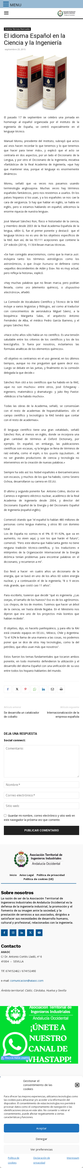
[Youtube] (39, 932)
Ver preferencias (41, 1149)
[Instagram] (13, 932)
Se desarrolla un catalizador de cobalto (21, 714)
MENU (15, 4)
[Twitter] (16, 689)
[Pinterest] (25, 689)
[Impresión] (61, 689)
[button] (77, 1085)
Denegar (41, 1139)
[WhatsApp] (34, 689)
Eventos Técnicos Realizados (17, 29)
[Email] (52, 689)
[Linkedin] (43, 689)
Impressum (73, 1158)
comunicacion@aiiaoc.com (26, 980)
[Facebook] (8, 689)
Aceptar (41, 1128)
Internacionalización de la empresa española (63, 714)
